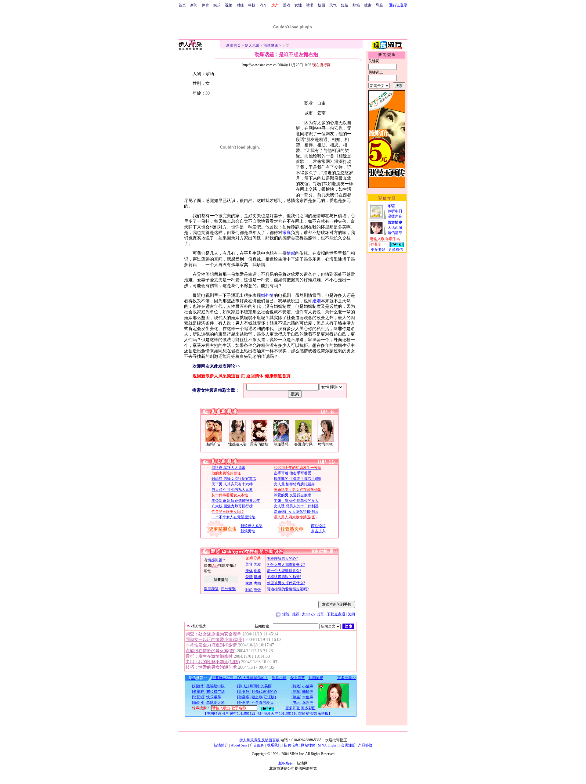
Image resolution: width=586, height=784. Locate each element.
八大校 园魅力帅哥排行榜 (232, 506)
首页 (182, 5)
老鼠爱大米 (215, 702)
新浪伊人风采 (251, 526)
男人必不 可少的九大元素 (232, 489)
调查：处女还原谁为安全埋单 (213, 634)
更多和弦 (292, 708)
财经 (240, 5)
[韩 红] (243, 686)
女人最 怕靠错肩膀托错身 (294, 484)
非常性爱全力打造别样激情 (211, 645)
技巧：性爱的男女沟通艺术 (211, 667)
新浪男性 (248, 531)
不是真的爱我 (262, 702)
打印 (320, 614)
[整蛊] (296, 697)
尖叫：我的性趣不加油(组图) (213, 662)
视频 (228, 5)
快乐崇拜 (213, 697)
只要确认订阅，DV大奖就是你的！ (240, 678)
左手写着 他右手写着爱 (292, 473)
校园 (321, 5)
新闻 (193, 5)
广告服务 (257, 745)
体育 (205, 5)
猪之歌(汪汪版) (263, 697)
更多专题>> (346, 678)
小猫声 (307, 686)
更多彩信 (395, 249)
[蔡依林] (198, 691)
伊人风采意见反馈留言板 (259, 740)
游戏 (286, 5)
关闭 (351, 614)
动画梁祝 (316, 678)
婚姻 (316, 301)
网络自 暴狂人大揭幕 (228, 468)
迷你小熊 (279, 678)
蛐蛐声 (307, 691)
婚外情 (267, 295)
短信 (344, 5)
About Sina (239, 745)
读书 (309, 5)
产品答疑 (365, 745)
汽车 (263, 5)
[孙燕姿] (244, 697)
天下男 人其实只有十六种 (232, 484)
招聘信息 (291, 745)
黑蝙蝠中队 (215, 686)
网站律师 (308, 745)
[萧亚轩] (244, 691)
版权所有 (285, 763)
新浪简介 (221, 745)
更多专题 (378, 249)
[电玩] (296, 702)
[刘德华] (198, 686)
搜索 (367, 5)
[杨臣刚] (198, 702)
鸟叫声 (307, 702)
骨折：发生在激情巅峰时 (209, 656)
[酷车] (296, 691)
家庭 (286, 232)
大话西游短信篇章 (395, 227)
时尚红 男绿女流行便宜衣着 (234, 479)
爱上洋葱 (297, 678)
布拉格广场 (215, 691)
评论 (286, 614)
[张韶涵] (198, 697)
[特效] (296, 686)
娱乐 (217, 5)
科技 (251, 5)
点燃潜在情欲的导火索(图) (211, 651)
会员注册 (348, 745)
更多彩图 (308, 708)
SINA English (328, 745)
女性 (298, 5)
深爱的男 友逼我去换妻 (292, 495)
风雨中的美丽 (261, 686)
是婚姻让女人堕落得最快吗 (296, 511)
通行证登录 (398, 5)
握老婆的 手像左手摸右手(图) (297, 479)
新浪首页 (233, 45)
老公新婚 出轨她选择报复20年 (236, 500)
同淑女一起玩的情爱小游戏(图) (215, 639)
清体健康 (270, 45)
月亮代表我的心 (264, 691)
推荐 (295, 614)
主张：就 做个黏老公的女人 (296, 500)
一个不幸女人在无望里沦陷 (233, 517)
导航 (379, 5)
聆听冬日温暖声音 (395, 211)
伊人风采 (252, 45)
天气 (333, 5)
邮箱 (356, 5)
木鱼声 (307, 697)
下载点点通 (336, 614)
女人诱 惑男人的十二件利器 (296, 506)
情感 (291, 253)
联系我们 (274, 745)
